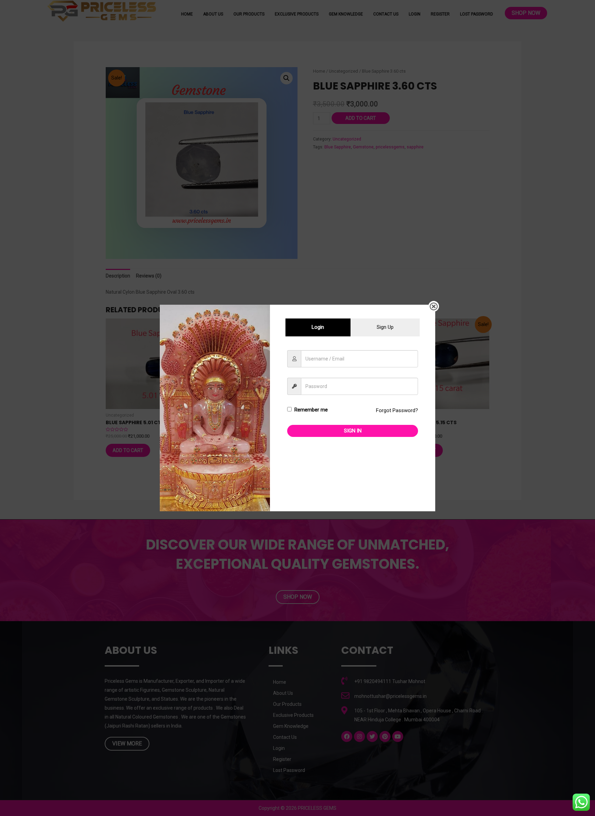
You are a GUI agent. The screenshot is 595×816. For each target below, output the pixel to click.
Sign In (353, 431)
